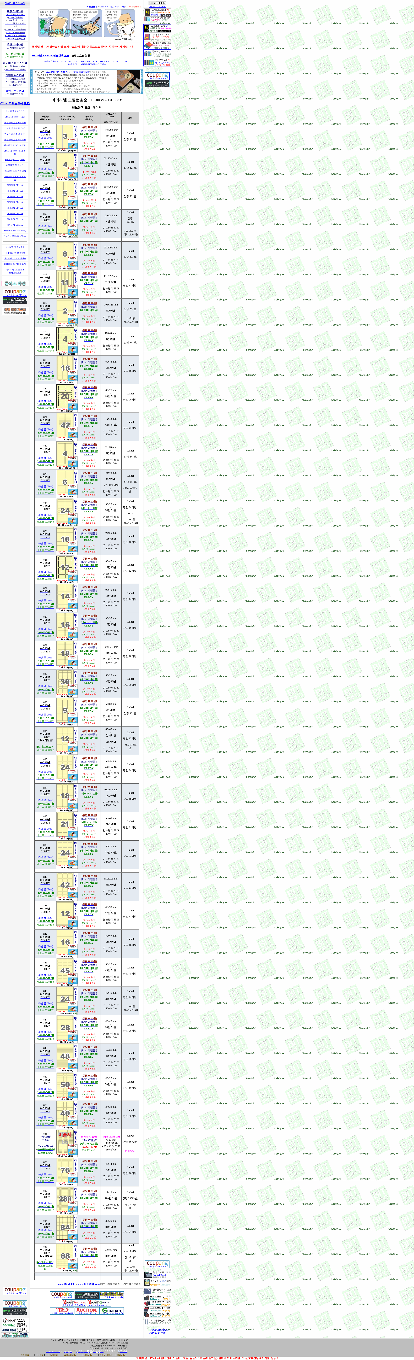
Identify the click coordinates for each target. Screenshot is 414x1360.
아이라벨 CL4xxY (15, 191)
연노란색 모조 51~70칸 (15, 139)
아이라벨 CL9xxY (15, 213)
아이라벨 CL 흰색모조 (14, 247)
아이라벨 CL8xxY (15, 208)
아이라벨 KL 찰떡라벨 (15, 253)
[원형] (86, 64)
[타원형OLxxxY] (75, 64)
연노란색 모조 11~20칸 (15, 122)
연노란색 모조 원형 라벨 (15, 171)
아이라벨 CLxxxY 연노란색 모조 (50, 55)
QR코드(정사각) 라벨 (15, 159)
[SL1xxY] (116, 61)
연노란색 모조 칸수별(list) (15, 230)
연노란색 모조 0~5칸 (15, 111)
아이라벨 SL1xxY (15, 219)
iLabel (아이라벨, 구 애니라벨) (112, 7)
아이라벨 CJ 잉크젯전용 (15, 258)
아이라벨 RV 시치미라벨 (15, 264)
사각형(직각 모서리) (15, 165)
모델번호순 (49, 61)
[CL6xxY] (87, 61)
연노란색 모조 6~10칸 (15, 117)
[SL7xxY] (125, 61)
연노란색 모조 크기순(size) (15, 236)
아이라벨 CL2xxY (15, 185)
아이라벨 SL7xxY (15, 225)
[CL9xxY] (106, 61)
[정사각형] (94, 64)
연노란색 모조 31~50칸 (15, 134)
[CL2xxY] (59, 61)
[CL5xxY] (78, 61)
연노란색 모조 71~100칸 (15, 145)
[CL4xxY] (69, 61)
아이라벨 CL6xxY (15, 202)
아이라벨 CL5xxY (15, 196)
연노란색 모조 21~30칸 (15, 128)
